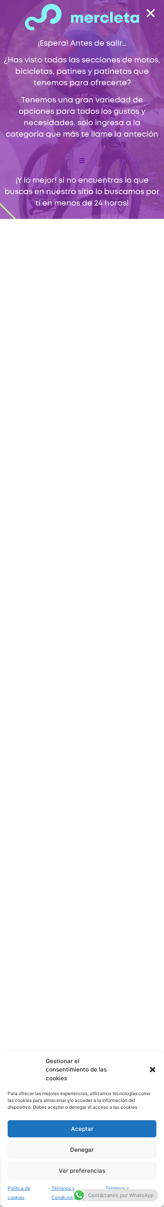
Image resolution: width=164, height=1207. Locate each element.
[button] (152, 1069)
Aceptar (82, 1128)
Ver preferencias (82, 1170)
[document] (82, 603)
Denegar (82, 1149)
